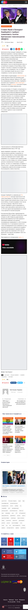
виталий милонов (14, 503)
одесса (23, 515)
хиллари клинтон (10, 527)
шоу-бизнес (23, 527)
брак (23, 500)
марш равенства (5, 515)
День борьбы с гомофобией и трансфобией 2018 (14, 485)
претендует (14, 84)
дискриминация (15, 508)
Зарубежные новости (7, 26)
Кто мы (18, 601)
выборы (16, 505)
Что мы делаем (12, 601)
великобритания (5, 503)
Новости (5, 599)
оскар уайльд (4, 376)
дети (9, 508)
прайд (3, 520)
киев (3, 513)
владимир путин (5, 505)
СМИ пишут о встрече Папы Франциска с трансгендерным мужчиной (7, 404)
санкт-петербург (15, 522)
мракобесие (12, 515)
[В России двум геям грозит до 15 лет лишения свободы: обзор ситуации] (20, 421)
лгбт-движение (22, 513)
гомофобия (4, 508)
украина (3, 527)
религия (3, 522)
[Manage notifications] (3, 607)
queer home (4, 500)
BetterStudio (17, 607)
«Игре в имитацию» (20, 82)
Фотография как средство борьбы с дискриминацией (20, 402)
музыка (18, 515)
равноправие (21, 520)
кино (13, 513)
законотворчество (13, 510)
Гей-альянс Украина (12, 500)
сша (10, 525)
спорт (3, 525)
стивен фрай (10, 376)
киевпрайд (7, 513)
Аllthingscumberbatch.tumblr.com (20, 23)
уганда (23, 525)
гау (20, 505)
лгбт (16, 513)
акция (19, 500)
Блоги (16, 599)
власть (11, 505)
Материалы (22, 599)
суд (6, 525)
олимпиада (13, 518)
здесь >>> (21, 237)
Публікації (11, 599)
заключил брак (21, 75)
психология (8, 520)
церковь (17, 527)
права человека (20, 518)
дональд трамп (5, 510)
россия (8, 522)
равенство (15, 520)
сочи (21, 522)
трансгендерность (16, 525)
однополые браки (5, 518)
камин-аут (21, 510)
